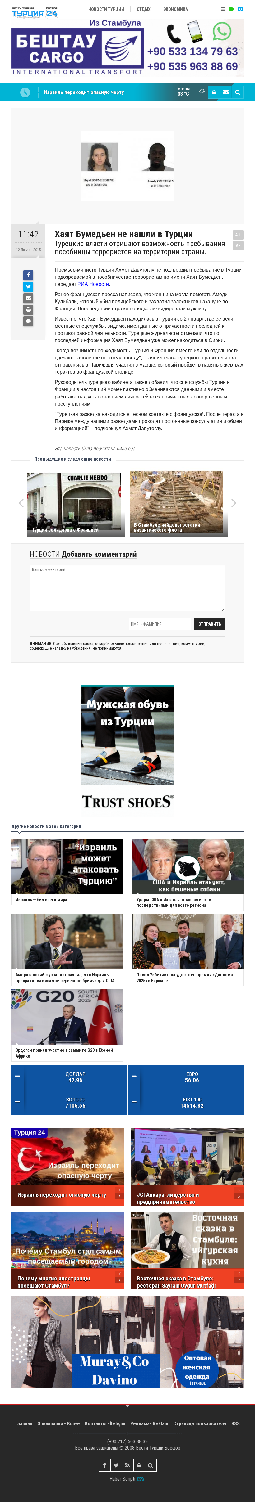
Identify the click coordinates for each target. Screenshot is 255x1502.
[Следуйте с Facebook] (104, 1465)
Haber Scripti (122, 1479)
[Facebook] (28, 275)
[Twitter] (28, 287)
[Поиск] (237, 92)
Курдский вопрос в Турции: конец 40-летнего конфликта (109, 92)
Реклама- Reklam (149, 1424)
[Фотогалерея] (240, 9)
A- (238, 246)
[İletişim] (226, 92)
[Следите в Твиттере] (116, 1465)
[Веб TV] (231, 9)
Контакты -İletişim (105, 1424)
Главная (23, 1424)
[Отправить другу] (28, 298)
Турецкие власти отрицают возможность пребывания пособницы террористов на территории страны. (140, 248)
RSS (235, 1424)
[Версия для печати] (28, 310)
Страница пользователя (199, 1424)
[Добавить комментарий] (28, 321)
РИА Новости (93, 284)
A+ (238, 235)
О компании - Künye (58, 1424)
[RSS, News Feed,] (127, 1465)
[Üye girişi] (214, 92)
